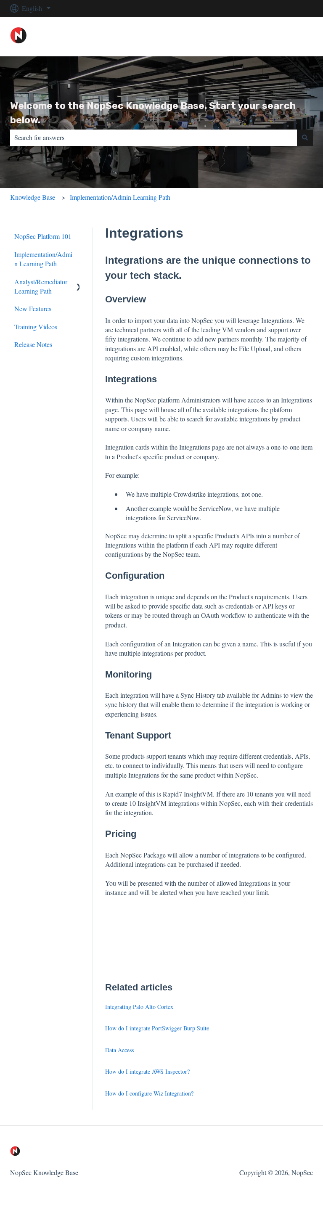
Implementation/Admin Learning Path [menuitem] (43, 259)
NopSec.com (287, 36)
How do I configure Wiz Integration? (149, 1093)
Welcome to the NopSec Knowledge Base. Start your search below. (153, 113)
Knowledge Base (32, 197)
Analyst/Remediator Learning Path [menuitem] (40, 286)
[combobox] (153, 138)
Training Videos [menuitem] (35, 326)
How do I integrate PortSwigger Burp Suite (157, 1028)
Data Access (119, 1050)
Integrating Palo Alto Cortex (139, 1007)
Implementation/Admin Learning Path (120, 197)
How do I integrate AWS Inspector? (147, 1071)
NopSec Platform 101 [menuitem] (42, 236)
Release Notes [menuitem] (33, 344)
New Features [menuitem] (32, 308)
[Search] (305, 138)
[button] (72, 282)
